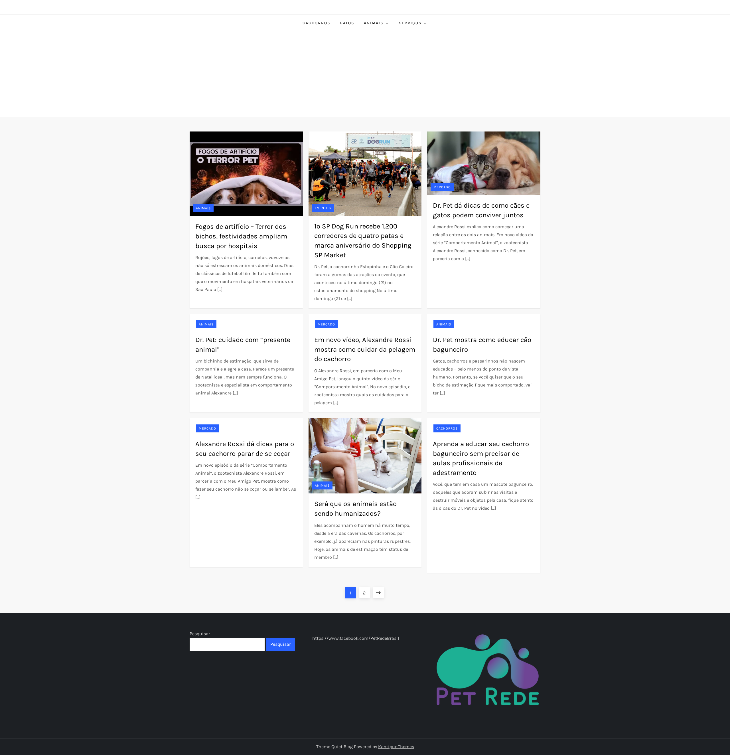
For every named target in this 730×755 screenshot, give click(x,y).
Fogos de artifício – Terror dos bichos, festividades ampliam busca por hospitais (241, 236)
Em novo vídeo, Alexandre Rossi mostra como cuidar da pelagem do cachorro (364, 349)
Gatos (347, 23)
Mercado (442, 187)
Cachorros (316, 23)
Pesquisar (200, 633)
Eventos (323, 208)
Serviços (410, 23)
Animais (373, 23)
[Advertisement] (365, 74)
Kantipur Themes (396, 746)
